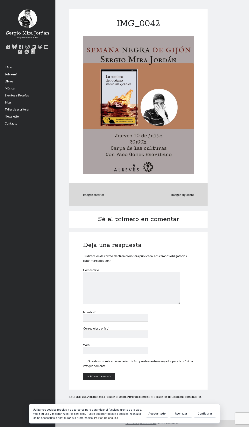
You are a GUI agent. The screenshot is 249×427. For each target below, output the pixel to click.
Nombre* (89, 312)
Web (86, 345)
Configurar (205, 413)
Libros (9, 81)
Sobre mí (11, 74)
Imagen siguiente (182, 194)
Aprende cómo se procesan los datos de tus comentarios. (164, 396)
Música (10, 88)
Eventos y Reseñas (17, 95)
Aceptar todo (157, 413)
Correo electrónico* (96, 328)
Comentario (91, 270)
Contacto (11, 123)
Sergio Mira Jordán (27, 33)
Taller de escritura (17, 109)
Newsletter (12, 116)
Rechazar (181, 413)
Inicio (8, 67)
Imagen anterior (93, 194)
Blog (8, 102)
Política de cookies (106, 417)
